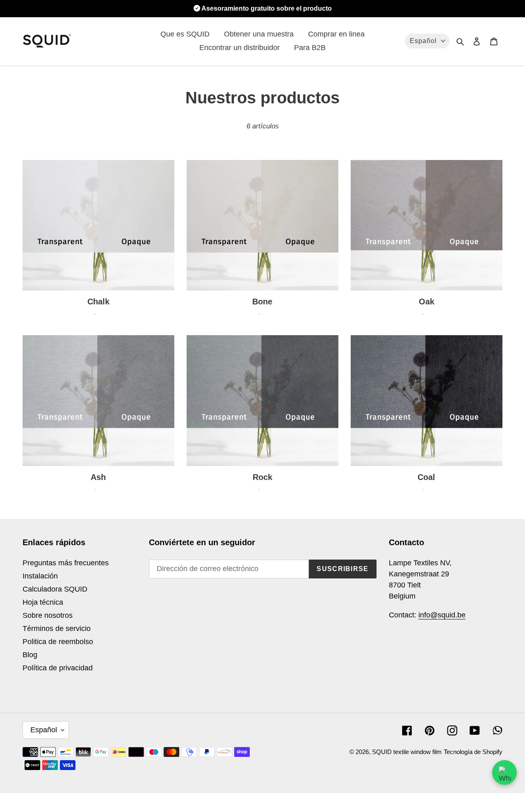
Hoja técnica (43, 602)
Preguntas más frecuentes (66, 563)
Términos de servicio (57, 628)
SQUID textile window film (407, 751)
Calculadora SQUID (55, 589)
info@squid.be (442, 615)
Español (43, 730)
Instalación (40, 576)
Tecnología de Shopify (473, 751)
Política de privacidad (58, 668)
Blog (30, 655)
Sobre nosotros (48, 615)
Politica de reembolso (58, 642)
